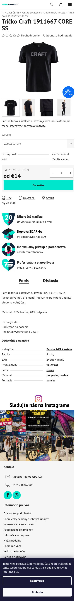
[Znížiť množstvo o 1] (52, 172)
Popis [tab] (24, 280)
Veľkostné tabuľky (14, 551)
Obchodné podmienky (17, 513)
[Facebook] (8, 495)
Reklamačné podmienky (18, 529)
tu (17, 571)
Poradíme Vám (12, 546)
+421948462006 (23, 485)
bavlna (64, 375)
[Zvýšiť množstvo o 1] (70, 172)
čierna (50, 370)
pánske (51, 380)
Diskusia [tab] (50, 280)
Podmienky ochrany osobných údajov (26, 519)
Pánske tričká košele (59, 349)
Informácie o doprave (17, 535)
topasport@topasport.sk (27, 476)
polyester (52, 375)
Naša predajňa (12, 540)
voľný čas (52, 365)
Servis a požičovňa (15, 557)
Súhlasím (37, 592)
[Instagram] (17, 495)
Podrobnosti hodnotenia (57, 35)
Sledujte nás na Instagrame (39, 405)
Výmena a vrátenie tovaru (19, 524)
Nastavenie (37, 580)
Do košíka (39, 185)
